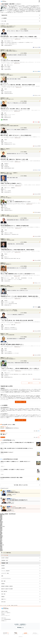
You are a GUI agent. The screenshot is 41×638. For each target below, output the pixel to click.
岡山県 (1, 540)
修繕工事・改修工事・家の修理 (7, 588)
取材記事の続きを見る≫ (18, 137)
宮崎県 (1, 549)
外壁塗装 (3, 583)
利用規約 (3, 614)
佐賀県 (1, 546)
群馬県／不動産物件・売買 (4, 35)
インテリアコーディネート (6, 578)
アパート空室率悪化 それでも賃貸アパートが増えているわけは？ (13, 469)
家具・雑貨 (3, 581)
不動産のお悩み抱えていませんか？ (7, 452)
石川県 (1, 530)
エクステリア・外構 (5, 573)
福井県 (1, 530)
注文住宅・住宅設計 (5, 557)
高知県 (1, 544)
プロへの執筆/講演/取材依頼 (6, 619)
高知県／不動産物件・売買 (4, 59)
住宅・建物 (6, 555)
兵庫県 (1, 538)
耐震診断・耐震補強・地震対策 (7, 586)
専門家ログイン (4, 620)
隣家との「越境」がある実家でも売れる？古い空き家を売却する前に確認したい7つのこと (17, 448)
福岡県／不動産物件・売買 (4, 107)
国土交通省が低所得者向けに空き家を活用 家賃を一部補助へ (12, 477)
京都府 (1, 536)
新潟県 (1, 528)
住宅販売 (3, 565)
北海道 (1, 515)
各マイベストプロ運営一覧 (6, 612)
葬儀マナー (2, 466)
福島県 (1, 519)
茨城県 (1, 524)
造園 (2, 575)
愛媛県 (1, 543)
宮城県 (1, 518)
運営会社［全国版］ (5, 611)
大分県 (1, 547)
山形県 (1, 519)
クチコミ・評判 (3, 21)
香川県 (1, 542)
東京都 (1, 521)
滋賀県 (1, 537)
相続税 (2, 474)
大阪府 (1, 535)
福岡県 (1, 545)
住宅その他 (3, 601)
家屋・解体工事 (4, 591)
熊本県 (1, 548)
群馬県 (1, 525)
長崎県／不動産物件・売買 (10, 200)
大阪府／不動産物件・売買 (4, 248)
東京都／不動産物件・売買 (4, 224)
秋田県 (1, 517)
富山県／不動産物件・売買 (4, 272)
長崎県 (1, 547)
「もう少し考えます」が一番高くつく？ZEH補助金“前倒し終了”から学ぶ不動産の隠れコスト (17, 442)
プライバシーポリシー (5, 615)
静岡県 (1, 532)
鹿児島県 (1, 550)
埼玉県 (1, 523)
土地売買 (3, 568)
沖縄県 (1, 550)
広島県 (1, 539)
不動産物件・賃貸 (4, 560)
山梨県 (1, 527)
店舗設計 (3, 596)
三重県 (1, 533)
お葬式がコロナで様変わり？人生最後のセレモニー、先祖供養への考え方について (15, 461)
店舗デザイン (3, 599)
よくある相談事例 (4, 18)
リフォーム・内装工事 (5, 570)
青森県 (1, 516)
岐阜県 (1, 533)
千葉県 (1, 522)
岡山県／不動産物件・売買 (4, 83)
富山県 (1, 529)
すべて (2, 555)
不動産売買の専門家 (4, 15)
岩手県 (1, 516)
